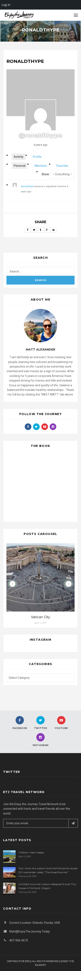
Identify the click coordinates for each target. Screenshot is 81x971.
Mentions (41, 165)
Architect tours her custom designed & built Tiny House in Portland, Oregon (47, 886)
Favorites (62, 165)
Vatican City (40, 617)
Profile (37, 156)
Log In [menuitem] (6, 4)
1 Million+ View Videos (31, 852)
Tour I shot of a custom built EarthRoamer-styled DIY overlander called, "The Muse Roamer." (47, 870)
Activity (18, 156)
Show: (46, 174)
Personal (19, 165)
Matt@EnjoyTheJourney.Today (29, 931)
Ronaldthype (27, 186)
